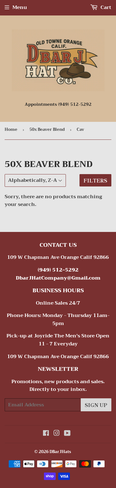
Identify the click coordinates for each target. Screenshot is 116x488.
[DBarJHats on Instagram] (57, 434)
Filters (95, 180)
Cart (105, 7)
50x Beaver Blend (47, 129)
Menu (19, 7)
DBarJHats (60, 451)
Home (11, 129)
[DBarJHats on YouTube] (67, 434)
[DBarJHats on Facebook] (46, 434)
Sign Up (96, 405)
